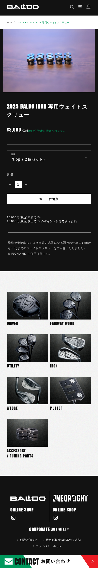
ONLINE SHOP (22, 510)
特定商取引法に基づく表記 (63, 540)
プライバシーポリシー (50, 546)
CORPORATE (47, 529)
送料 (25, 131)
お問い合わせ (28, 540)
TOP (9, 22)
